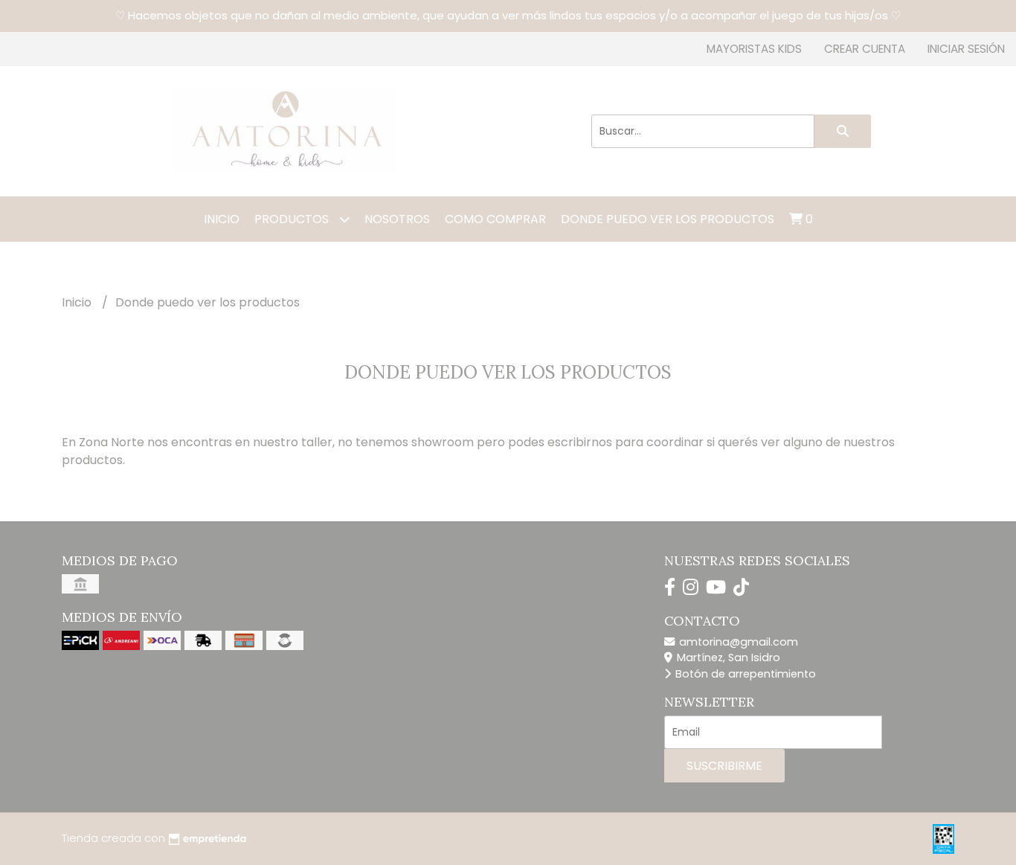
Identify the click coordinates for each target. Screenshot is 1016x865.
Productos (293, 219)
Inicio (221, 219)
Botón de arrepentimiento (744, 673)
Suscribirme (724, 765)
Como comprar (495, 219)
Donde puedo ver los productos (667, 219)
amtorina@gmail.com (737, 641)
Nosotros (397, 219)
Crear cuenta (864, 49)
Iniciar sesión (966, 49)
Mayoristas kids (754, 49)
